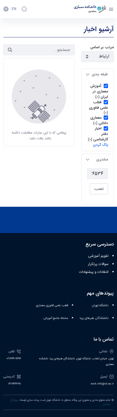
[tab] (97, 74)
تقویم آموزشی (98, 256)
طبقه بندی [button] (100, 74)
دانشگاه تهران (100, 305)
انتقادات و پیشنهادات (94, 272)
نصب (99, 188)
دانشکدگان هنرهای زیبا (94, 318)
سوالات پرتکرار (98, 264)
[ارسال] (10, 50)
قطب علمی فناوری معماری (52, 305)
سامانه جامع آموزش (56, 318)
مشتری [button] (102, 159)
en (14, 9)
